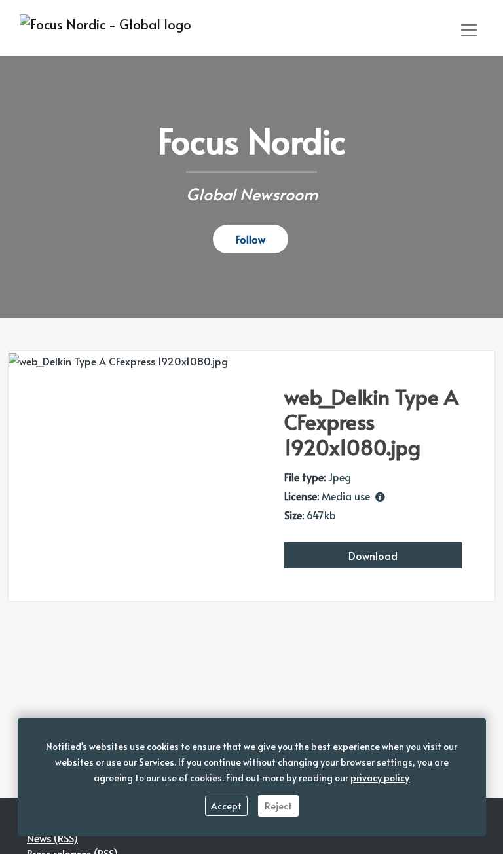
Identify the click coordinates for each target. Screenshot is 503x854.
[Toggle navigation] (469, 30)
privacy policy (379, 777)
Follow (250, 239)
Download (373, 555)
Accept (226, 806)
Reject (278, 806)
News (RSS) (52, 837)
